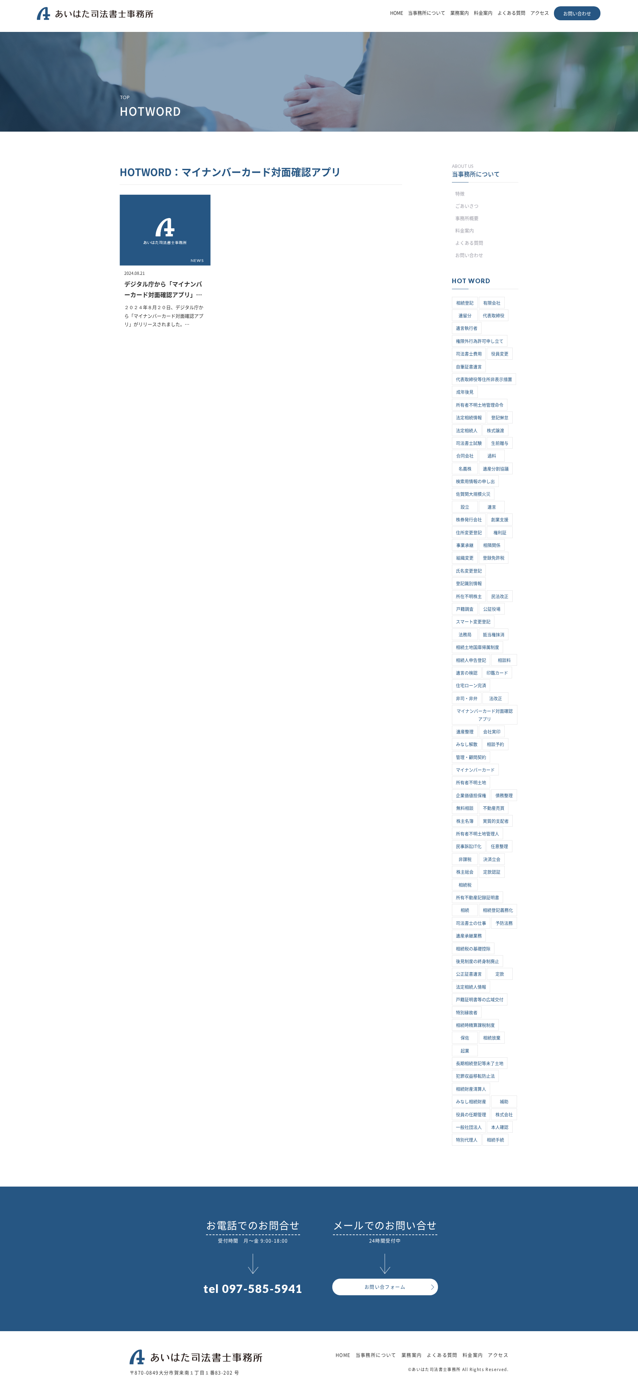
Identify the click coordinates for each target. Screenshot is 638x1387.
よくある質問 (511, 13)
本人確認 (499, 1127)
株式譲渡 (495, 430)
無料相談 (465, 808)
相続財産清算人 (471, 1089)
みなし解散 (467, 744)
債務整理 (504, 795)
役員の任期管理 (471, 1114)
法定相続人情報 (471, 987)
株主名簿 (465, 821)
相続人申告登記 (471, 660)
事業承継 (465, 545)
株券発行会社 (469, 520)
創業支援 (499, 520)
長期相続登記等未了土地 (479, 1063)
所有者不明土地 (471, 782)
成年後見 (465, 392)
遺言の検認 (467, 673)
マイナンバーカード (475, 770)
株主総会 (465, 872)
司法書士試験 (469, 443)
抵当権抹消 (493, 635)
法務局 (465, 635)
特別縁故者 (467, 1012)
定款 (499, 974)
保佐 (465, 1038)
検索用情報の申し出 (475, 481)
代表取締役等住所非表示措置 (484, 379)
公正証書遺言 (469, 974)
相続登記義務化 (498, 910)
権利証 (499, 532)
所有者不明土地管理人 (477, 834)
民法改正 (499, 596)
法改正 (495, 698)
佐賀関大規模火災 (473, 494)
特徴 (460, 193)
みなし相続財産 (471, 1101)
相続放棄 (491, 1038)
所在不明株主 (469, 596)
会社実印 (491, 732)
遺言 (491, 507)
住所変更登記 (469, 532)
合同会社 (465, 456)
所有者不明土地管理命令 (479, 405)
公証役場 (491, 609)
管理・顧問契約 (471, 757)
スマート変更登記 (473, 622)
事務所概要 (466, 218)
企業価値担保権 (471, 795)
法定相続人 (467, 430)
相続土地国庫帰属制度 (477, 647)
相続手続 (495, 1140)
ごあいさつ (466, 206)
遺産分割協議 (496, 469)
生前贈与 (499, 443)
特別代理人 (467, 1140)
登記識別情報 (469, 583)
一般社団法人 (469, 1127)
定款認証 (491, 872)
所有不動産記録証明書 (477, 897)
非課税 (465, 859)
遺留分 (465, 315)
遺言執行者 (467, 328)
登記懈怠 (499, 417)
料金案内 (483, 13)
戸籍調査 (465, 609)
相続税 (465, 885)
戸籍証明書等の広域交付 (479, 999)
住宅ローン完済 (471, 685)
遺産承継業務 (469, 936)
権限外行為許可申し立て (479, 341)
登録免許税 (493, 558)
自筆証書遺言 (469, 367)
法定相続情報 (469, 417)
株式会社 (504, 1114)
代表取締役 (493, 315)
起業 (465, 1051)
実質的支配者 (496, 821)
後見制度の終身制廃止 (477, 961)
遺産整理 (465, 732)
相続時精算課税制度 (475, 1025)
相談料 (504, 660)
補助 (504, 1101)
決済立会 (491, 859)
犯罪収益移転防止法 (475, 1076)
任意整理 (499, 846)
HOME (396, 13)
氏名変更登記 (469, 571)
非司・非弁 (467, 698)
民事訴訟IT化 (468, 846)
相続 (465, 910)
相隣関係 (491, 545)
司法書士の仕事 (471, 923)
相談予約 (495, 744)
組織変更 (465, 558)
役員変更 (499, 354)
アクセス (539, 13)
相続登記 (465, 303)
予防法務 (504, 923)
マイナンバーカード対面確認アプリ (485, 715)
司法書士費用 (469, 354)
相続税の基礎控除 (473, 949)
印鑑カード (497, 673)
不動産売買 (493, 808)
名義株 (465, 469)
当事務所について (426, 13)
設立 (465, 507)
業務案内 (459, 13)
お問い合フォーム (385, 1287)
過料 (491, 456)
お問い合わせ (577, 13)
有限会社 (491, 303)
